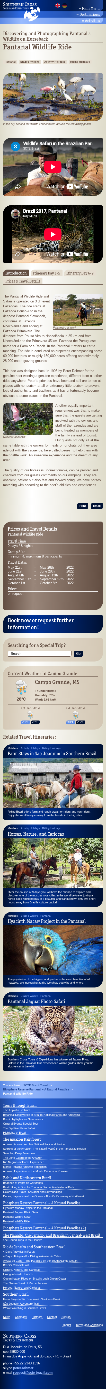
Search (65, 1316)
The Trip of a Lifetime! (16, 1110)
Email (97, 505)
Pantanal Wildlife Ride (16, 1221)
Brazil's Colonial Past (16, 1265)
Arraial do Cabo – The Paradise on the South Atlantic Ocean (40, 1260)
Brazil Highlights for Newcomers (23, 1119)
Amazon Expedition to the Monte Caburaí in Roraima (35, 1171)
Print (83, 505)
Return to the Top (88, 1379)
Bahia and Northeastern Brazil (27, 1178)
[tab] (16, 273)
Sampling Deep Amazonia (19, 1153)
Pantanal (10, 61)
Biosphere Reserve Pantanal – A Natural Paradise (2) (44, 1228)
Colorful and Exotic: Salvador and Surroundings (32, 1191)
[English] (57, 5)
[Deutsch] (64, 5)
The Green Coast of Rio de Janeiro (25, 1283)
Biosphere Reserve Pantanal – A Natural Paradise (41, 1203)
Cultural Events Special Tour (20, 1123)
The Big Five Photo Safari (19, 1128)
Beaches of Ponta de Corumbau (23, 1182)
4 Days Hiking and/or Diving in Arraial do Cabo (31, 1256)
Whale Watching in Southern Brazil (24, 1308)
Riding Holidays (80, 61)
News (6, 1316)
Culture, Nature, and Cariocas (21, 1269)
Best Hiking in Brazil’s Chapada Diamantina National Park (38, 1187)
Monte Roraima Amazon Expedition (25, 1166)
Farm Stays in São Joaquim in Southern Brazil (52, 753)
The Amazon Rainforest (22, 1139)
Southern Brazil (16, 1294)
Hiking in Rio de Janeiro (17, 1274)
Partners (37, 1316)
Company (21, 1316)
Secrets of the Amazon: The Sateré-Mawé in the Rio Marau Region (44, 1148)
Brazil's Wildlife (30, 61)
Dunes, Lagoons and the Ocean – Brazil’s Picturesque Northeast (43, 1196)
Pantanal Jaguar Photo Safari (36, 1001)
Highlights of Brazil (14, 1132)
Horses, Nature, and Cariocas (36, 834)
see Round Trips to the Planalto (22, 1240)
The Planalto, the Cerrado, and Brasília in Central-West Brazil (51, 1235)
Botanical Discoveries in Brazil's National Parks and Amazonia (41, 1114)
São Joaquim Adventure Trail (21, 1303)
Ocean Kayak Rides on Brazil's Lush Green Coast (34, 1278)
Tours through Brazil (20, 1105)
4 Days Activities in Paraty (19, 1251)
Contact (52, 1316)
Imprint (67, 1324)
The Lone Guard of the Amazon (22, 1157)
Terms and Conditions (89, 1324)
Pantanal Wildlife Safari (17, 1216)
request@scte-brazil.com (33, 1373)
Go (78, 654)
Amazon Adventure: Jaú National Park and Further (34, 1144)
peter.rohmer (23, 1368)
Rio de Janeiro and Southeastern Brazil (34, 1247)
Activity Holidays (55, 61)
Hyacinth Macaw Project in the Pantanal (47, 921)
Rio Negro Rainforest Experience (23, 1162)
